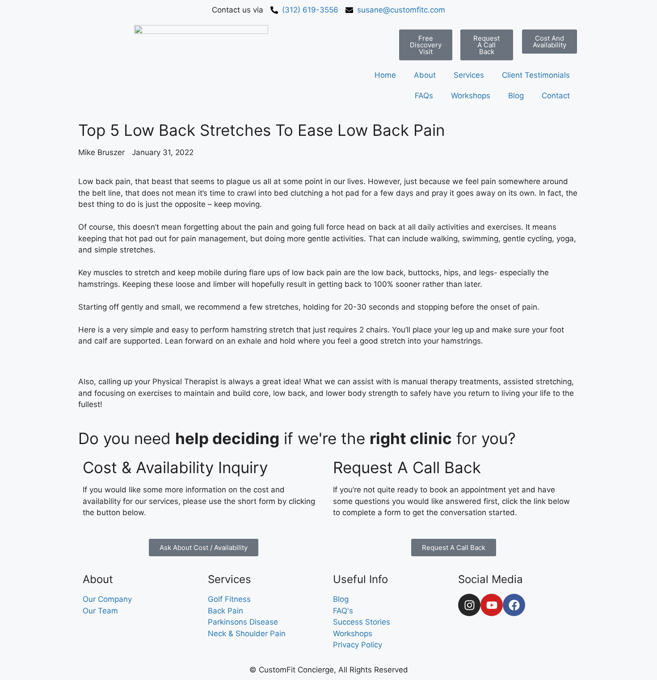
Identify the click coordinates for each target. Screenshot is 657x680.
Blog (516, 95)
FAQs (424, 95)
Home (385, 75)
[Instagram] (469, 605)
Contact (556, 95)
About (425, 75)
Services (469, 75)
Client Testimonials (536, 75)
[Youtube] (491, 605)
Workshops (470, 95)
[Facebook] (514, 605)
